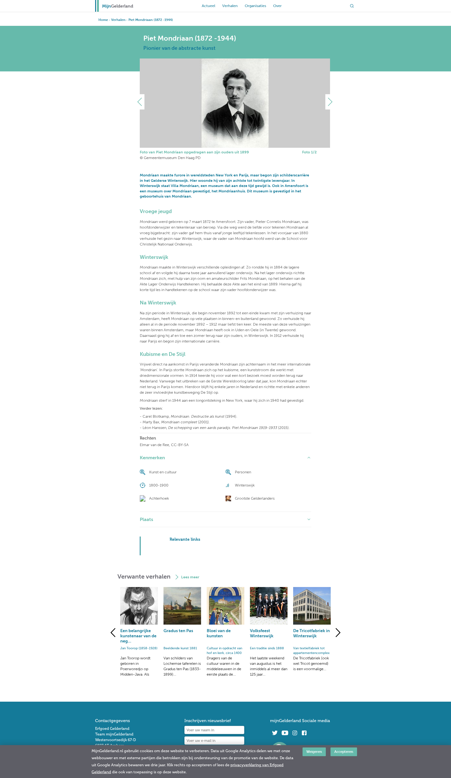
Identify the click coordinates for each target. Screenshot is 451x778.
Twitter (275, 733)
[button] (141, 101)
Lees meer (190, 577)
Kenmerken (152, 457)
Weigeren (314, 751)
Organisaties (255, 6)
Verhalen (230, 6)
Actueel (208, 6)
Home (103, 20)
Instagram (294, 733)
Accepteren (343, 751)
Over (277, 6)
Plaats (146, 519)
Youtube (285, 733)
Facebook (304, 733)
